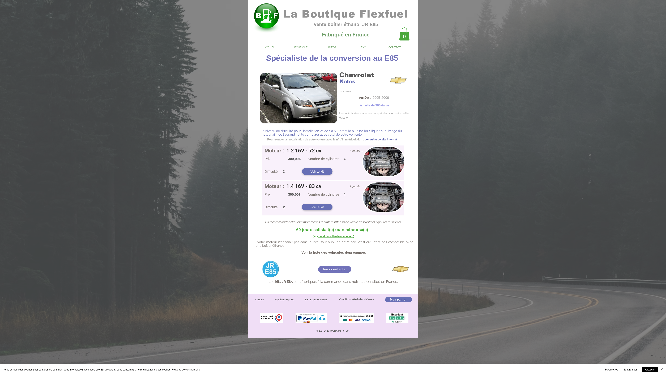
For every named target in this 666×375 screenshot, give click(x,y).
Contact (259, 299)
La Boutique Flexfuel (345, 14)
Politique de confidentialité (186, 369)
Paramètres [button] (611, 369)
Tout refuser (630, 369)
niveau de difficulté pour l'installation (292, 131)
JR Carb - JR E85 (341, 331)
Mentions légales (284, 299)
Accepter (650, 369)
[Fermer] (662, 369)
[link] (404, 33)
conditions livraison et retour (335, 236)
